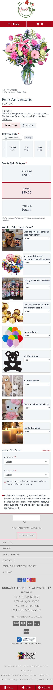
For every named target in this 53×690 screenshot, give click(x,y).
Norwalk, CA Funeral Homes (19, 666)
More (5, 119)
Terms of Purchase (27, 679)
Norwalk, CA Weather (12, 675)
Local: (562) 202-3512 (26, 606)
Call (9, 687)
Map (27, 687)
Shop (15, 24)
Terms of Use (45, 679)
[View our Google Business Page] (24, 581)
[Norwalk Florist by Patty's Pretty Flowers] (26, 17)
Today (28, 137)
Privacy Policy (8, 679)
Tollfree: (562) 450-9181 (27, 610)
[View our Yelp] (33, 581)
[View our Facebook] (19, 581)
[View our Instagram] (29, 581)
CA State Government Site (38, 675)
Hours (45, 687)
